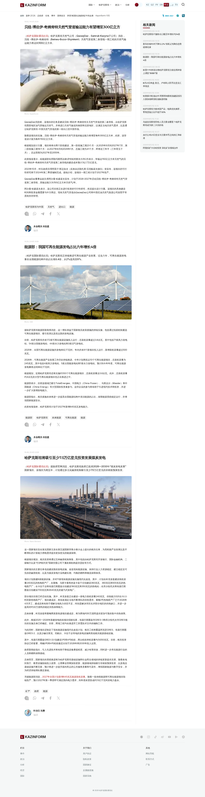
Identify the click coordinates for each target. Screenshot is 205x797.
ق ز (171, 4)
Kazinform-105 (103, 15)
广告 (148, 764)
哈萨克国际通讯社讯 (37, 36)
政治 (22, 759)
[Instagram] (26, 214)
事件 (53, 15)
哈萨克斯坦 (42, 417)
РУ (156, 4)
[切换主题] (138, 5)
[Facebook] (50, 214)
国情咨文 (61, 15)
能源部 (29, 417)
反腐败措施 (88, 770)
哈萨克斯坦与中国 (34, 207)
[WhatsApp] (34, 214)
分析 (127, 5)
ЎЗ (176, 4)
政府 (36, 691)
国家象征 (87, 764)
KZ (147, 4)
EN (161, 4)
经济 (22, 770)
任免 (47, 15)
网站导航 (150, 753)
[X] (58, 214)
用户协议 (87, 753)
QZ (152, 4)
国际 (22, 776)
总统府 (40, 15)
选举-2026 (30, 15)
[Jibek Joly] (169, 15)
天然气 (51, 207)
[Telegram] (42, 214)
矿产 (28, 691)
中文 (166, 4)
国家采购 (87, 776)
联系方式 (150, 759)
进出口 (62, 207)
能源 (72, 207)
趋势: (22, 16)
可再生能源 (70, 417)
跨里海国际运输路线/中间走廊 (80, 15)
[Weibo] (162, 737)
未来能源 (56, 417)
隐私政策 (87, 759)
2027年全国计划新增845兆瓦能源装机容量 (63, 676)
